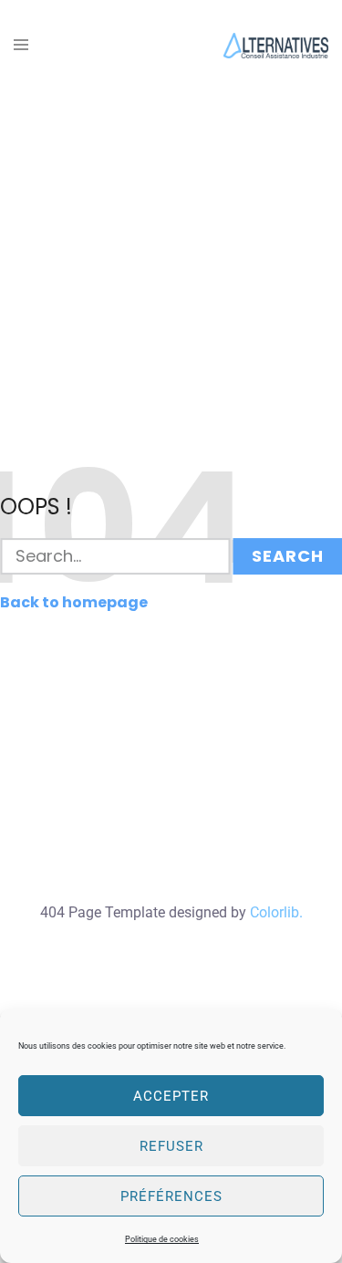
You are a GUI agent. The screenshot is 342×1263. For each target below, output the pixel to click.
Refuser (171, 1146)
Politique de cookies (162, 1239)
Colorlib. (276, 912)
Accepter (171, 1096)
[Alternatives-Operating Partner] (275, 44)
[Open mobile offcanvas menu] (21, 46)
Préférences (171, 1196)
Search (288, 555)
